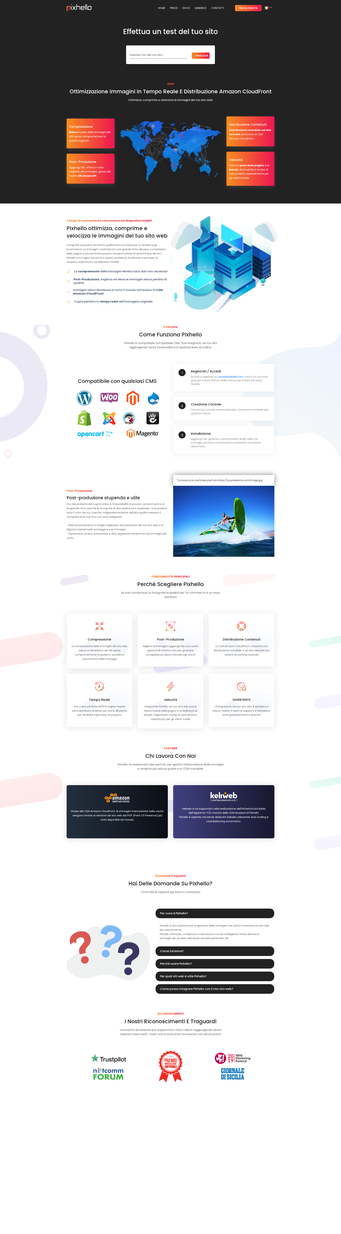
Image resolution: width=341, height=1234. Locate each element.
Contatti (217, 8)
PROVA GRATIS (248, 8)
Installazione (201, 433)
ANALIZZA (202, 55)
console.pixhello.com (231, 376)
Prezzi (174, 8)
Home (161, 8)
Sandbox (200, 8)
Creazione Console (206, 404)
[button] (268, 8)
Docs (186, 8)
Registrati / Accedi (206, 371)
